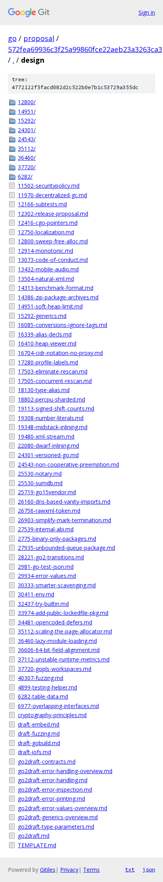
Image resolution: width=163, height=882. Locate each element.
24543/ (27, 139)
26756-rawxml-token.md (49, 510)
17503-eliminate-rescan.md (52, 371)
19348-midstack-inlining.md (52, 427)
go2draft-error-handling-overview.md (65, 771)
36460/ (27, 157)
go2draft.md (33, 835)
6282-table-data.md (43, 696)
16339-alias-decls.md (45, 334)
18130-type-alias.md (44, 390)
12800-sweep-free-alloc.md (53, 241)
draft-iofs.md (34, 752)
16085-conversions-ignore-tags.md (62, 325)
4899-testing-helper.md (47, 687)
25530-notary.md (40, 473)
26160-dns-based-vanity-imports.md (64, 501)
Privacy (69, 869)
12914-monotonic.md (45, 250)
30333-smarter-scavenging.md (57, 585)
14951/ (27, 111)
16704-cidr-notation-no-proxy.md (60, 353)
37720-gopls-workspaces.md (54, 669)
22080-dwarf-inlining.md (48, 445)
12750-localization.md (46, 232)
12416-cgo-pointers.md (48, 222)
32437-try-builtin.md (43, 603)
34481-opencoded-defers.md (55, 622)
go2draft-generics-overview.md (58, 817)
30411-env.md (36, 594)
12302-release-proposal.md (53, 213)
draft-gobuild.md (39, 743)
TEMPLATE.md (37, 845)
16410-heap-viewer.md (47, 343)
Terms (91, 869)
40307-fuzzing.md (40, 678)
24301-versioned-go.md (48, 455)
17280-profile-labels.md (48, 362)
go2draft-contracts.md (47, 761)
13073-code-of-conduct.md (53, 259)
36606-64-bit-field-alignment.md (59, 650)
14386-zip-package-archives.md (58, 297)
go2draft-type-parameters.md (56, 826)
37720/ (27, 167)
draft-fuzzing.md (39, 733)
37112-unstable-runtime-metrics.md (64, 659)
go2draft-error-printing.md (51, 798)
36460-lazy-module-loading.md (57, 641)
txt (130, 869)
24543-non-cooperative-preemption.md (68, 464)
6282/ (25, 176)
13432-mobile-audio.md (48, 269)
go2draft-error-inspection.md (55, 789)
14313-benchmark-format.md (55, 288)
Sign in (146, 12)
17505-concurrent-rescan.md (55, 381)
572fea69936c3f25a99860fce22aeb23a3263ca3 (85, 49)
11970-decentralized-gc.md (52, 195)
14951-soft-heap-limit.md (50, 306)
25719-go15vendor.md (47, 492)
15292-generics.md (42, 316)
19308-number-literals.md (50, 418)
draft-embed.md (38, 724)
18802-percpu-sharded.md (51, 399)
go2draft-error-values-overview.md (62, 808)
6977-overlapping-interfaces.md (58, 706)
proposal (38, 38)
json (148, 869)
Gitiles (47, 869)
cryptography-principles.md (52, 715)
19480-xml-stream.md (46, 436)
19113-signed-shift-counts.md (56, 408)
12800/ (27, 102)
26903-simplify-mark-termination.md (64, 520)
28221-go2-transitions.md (51, 557)
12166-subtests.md (42, 204)
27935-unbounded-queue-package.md (66, 547)
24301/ (27, 130)
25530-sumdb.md (40, 483)
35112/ (27, 148)
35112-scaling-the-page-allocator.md (65, 631)
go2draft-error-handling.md (52, 780)
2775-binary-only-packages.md (57, 538)
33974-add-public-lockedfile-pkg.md (63, 613)
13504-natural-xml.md (46, 278)
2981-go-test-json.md (46, 566)
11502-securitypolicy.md (49, 185)
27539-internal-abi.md (46, 529)
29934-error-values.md (47, 575)
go (12, 38)
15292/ (27, 120)
